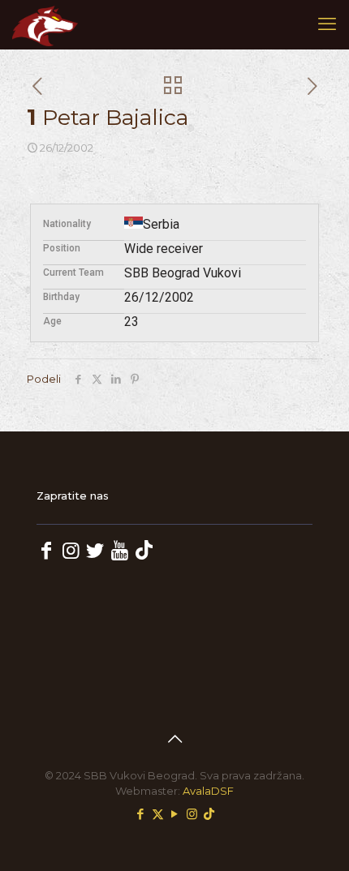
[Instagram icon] (192, 814)
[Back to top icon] (174, 739)
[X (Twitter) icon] (158, 814)
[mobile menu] (327, 24)
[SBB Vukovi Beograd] (45, 24)
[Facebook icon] (141, 814)
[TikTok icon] (209, 814)
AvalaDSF (208, 790)
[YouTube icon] (175, 814)
